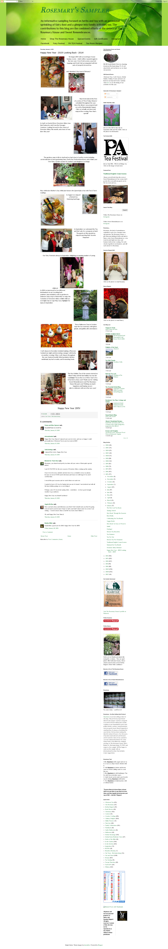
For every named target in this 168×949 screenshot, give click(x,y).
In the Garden (109, 841)
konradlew (87, 945)
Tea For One (110, 537)
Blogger (100, 945)
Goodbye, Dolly (118, 362)
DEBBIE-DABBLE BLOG (112, 334)
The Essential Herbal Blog (113, 387)
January (109, 505)
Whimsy (107, 867)
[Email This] (52, 414)
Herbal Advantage (110, 834)
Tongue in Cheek (110, 328)
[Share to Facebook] (57, 414)
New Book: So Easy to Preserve (116, 524)
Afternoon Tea (109, 802)
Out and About (109, 855)
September (110, 484)
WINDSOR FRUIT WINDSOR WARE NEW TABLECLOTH (119, 405)
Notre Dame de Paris (111, 329)
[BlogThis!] (53, 414)
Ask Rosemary (109, 804)
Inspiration (108, 846)
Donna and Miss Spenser (52, 425)
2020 (107, 461)
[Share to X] (55, 414)
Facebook (45, 43)
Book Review (109, 809)
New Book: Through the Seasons (116, 513)
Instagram (116, 39)
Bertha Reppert (109, 807)
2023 (107, 453)
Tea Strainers (111, 534)
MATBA (107, 848)
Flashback (108, 827)
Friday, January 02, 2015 (52, 528)
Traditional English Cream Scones (114, 174)
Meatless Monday (110, 851)
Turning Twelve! (111, 510)
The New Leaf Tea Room (114, 508)
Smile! (108, 526)
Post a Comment (48, 532)
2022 (107, 455)
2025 (107, 447)
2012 (107, 561)
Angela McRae (49, 504)
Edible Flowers (109, 821)
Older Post (94, 536)
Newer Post (44, 536)
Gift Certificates (101, 39)
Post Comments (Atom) (55, 539)
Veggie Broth (111, 521)
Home (43, 39)
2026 (107, 445)
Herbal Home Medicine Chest (113, 837)
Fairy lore (108, 823)
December (110, 476)
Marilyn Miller (48, 523)
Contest (107, 814)
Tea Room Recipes (94, 43)
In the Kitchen (109, 844)
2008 (107, 572)
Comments (109, 97)
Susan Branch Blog (111, 415)
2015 (107, 474)
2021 (107, 458)
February (110, 503)
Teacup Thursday (110, 862)
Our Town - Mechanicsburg (52, 416)
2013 (107, 558)
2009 (107, 569)
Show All (125, 438)
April (108, 497)
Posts (108, 94)
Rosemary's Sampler (74, 10)
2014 (107, 556)
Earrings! (109, 529)
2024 (107, 450)
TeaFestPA (108, 864)
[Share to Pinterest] (59, 414)
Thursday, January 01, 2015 (52, 430)
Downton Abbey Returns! (114, 547)
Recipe (107, 858)
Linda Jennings (49, 449)
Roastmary (106, 717)
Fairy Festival (59, 43)
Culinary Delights (110, 818)
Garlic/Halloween (110, 830)
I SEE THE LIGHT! (110, 416)
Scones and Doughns (111, 431)
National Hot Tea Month (114, 545)
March (109, 500)
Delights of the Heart (111, 347)
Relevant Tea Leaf (110, 373)
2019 (107, 463)
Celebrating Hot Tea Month (115, 518)
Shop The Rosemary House (62, 39)
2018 (107, 466)
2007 (107, 574)
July (108, 490)
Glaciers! (116, 349)
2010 (107, 566)
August (109, 487)
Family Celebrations (111, 825)
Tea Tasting (108, 860)
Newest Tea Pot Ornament (114, 539)
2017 (107, 469)
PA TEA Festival (75, 43)
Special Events (84, 39)
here (108, 82)
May (108, 495)
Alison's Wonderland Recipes (113, 421)
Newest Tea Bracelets (113, 531)
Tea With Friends (110, 360)
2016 (107, 471)
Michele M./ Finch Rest (51, 461)
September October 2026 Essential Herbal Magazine (119, 390)
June (108, 492)
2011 (107, 564)
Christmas (108, 811)
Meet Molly (110, 516)
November (110, 479)
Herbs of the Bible (110, 839)
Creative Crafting (110, 816)
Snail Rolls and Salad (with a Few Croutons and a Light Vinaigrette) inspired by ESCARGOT (114, 424)
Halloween (108, 832)
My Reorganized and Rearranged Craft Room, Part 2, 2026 (119, 337)
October (109, 482)
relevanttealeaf (49, 436)
